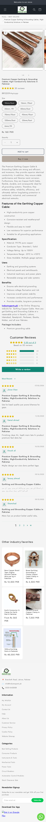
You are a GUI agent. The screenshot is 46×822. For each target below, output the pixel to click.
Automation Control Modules (13, 776)
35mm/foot (27, 120)
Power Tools (6, 767)
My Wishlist (6, 700)
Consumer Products (9, 753)
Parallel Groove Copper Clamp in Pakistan (33, 612)
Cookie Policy (7, 732)
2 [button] (19, 525)
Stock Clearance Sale (10, 780)
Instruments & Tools (9, 758)
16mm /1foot (26, 103)
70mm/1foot (10, 114)
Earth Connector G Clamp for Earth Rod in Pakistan (11, 612)
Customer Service (8, 723)
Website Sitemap (8, 736)
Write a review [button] (22, 369)
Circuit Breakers (8, 771)
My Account (6, 705)
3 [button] (23, 525)
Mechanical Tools (8, 762)
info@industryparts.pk (13, 684)
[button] (5, 9)
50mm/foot (25, 109)
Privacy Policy (7, 727)
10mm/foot (9, 103)
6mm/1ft (8, 126)
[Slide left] (17, 75)
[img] (8, 386)
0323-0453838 (11, 688)
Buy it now (23, 159)
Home (4, 17)
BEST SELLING (14, 17)
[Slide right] (28, 75)
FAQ (3, 714)
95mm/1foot (27, 114)
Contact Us (6, 709)
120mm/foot (10, 120)
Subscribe (37, 800)
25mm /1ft (9, 109)
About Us (5, 718)
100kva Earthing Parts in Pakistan (11, 650)
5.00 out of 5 (30, 342)
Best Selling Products (10, 749)
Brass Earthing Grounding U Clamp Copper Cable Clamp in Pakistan (32, 574)
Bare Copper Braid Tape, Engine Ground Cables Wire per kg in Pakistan (11, 574)
